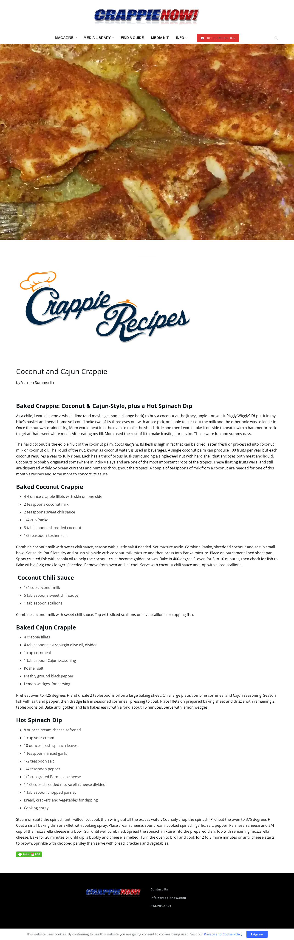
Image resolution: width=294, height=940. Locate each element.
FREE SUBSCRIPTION (220, 38)
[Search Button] (276, 38)
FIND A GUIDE (132, 38)
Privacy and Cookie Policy (223, 934)
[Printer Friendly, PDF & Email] (29, 854)
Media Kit (160, 38)
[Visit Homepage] (147, 16)
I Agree (257, 934)
